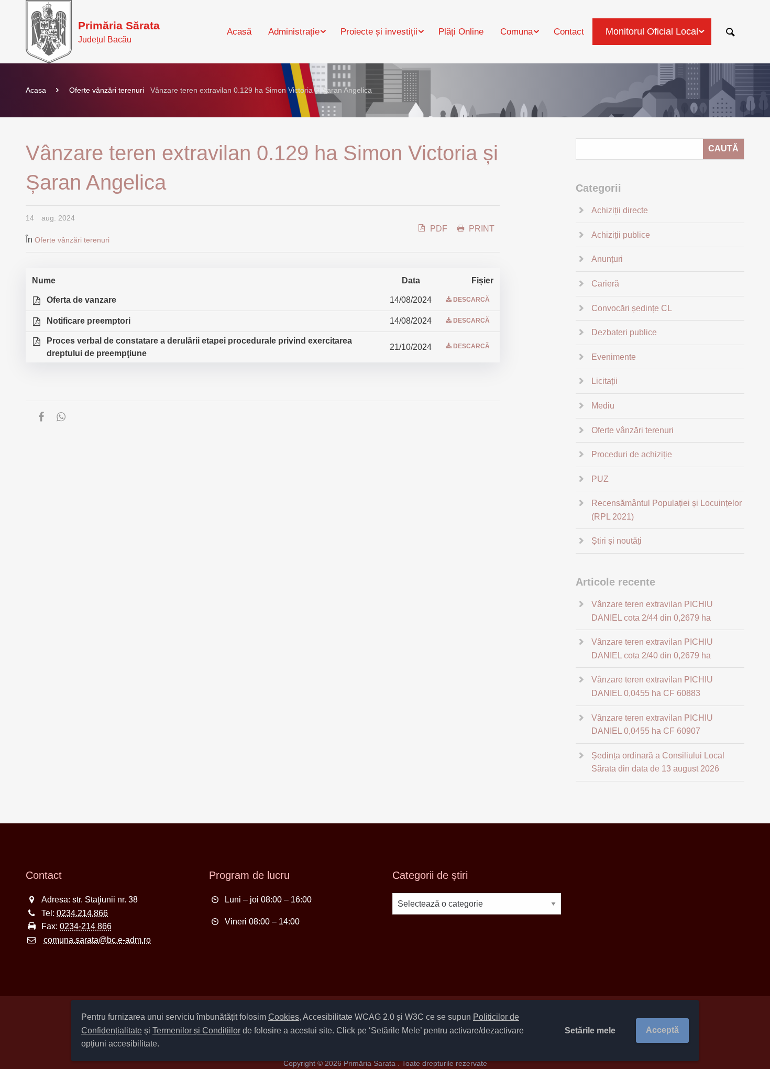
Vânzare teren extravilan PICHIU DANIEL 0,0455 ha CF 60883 (652, 686)
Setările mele (590, 1030)
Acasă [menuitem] (239, 32)
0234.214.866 (82, 913)
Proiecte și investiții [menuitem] (378, 32)
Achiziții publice (620, 234)
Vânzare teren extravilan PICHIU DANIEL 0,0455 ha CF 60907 (652, 724)
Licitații (604, 381)
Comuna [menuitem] (516, 32)
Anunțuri (607, 259)
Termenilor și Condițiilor (196, 1030)
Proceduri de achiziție (631, 454)
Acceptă (662, 1030)
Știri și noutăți (616, 540)
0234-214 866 (86, 926)
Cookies (283, 1016)
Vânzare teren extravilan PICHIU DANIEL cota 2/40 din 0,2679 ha (652, 648)
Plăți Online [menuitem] (460, 32)
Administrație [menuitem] (294, 32)
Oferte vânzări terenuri (106, 90)
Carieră (605, 283)
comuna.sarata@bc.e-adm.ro (97, 939)
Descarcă (471, 299)
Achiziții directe (619, 210)
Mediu (602, 405)
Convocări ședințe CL (631, 308)
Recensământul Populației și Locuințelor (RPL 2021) (666, 510)
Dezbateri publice (624, 332)
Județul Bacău (119, 31)
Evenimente (613, 356)
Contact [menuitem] (569, 32)
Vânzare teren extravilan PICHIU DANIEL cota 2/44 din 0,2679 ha (652, 611)
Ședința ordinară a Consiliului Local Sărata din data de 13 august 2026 (657, 762)
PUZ (600, 479)
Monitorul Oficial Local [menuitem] (652, 31)
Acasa (36, 90)
